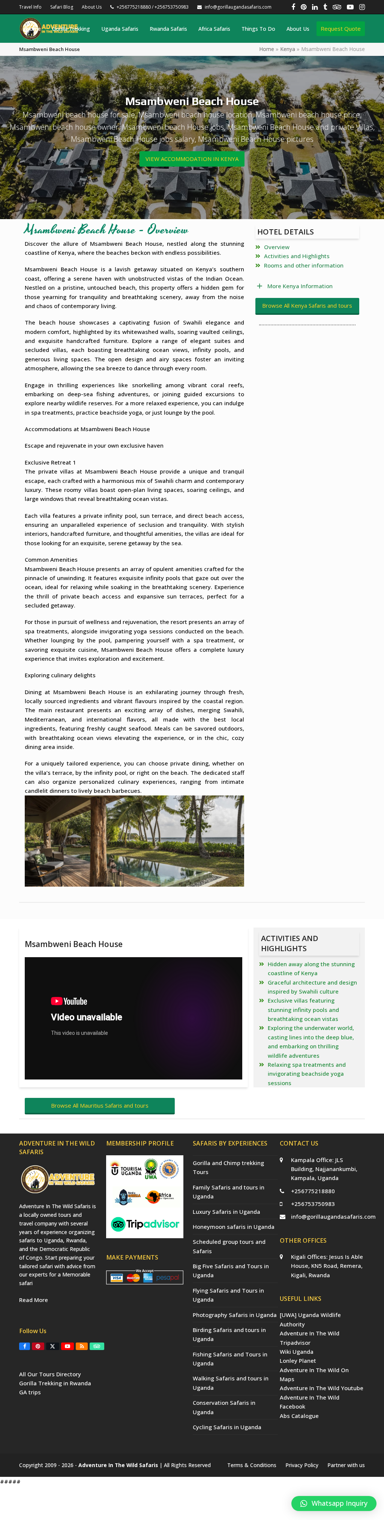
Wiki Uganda (297, 1351)
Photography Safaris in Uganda (235, 1315)
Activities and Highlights (297, 256)
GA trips (30, 1392)
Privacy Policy (301, 1465)
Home (266, 49)
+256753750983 (313, 1203)
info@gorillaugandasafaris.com (333, 1216)
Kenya (287, 49)
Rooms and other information (304, 265)
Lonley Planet (298, 1360)
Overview (277, 247)
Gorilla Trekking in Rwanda (55, 1383)
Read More (33, 1300)
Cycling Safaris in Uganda (227, 1427)
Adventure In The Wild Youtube (321, 1388)
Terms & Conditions (251, 1465)
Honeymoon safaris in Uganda (233, 1226)
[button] (333, 1503)
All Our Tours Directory (50, 1374)
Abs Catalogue (299, 1415)
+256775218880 (313, 1191)
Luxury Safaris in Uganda (226, 1211)
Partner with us (346, 1465)
